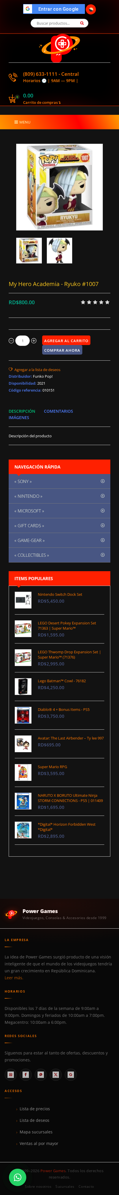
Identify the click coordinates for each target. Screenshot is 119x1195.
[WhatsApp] (41, 1075)
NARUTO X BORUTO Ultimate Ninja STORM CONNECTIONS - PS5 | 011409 (70, 798)
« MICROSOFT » (29, 511)
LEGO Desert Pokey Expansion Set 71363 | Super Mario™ (67, 625)
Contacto (86, 1186)
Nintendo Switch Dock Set (60, 594)
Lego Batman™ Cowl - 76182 (62, 680)
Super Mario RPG (52, 766)
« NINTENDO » (28, 496)
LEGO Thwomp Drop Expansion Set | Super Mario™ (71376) (69, 654)
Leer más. (14, 977)
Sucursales (65, 1186)
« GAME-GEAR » (29, 540)
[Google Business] (71, 1075)
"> (55, 9)
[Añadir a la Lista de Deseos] (34, 369)
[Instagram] (11, 1075)
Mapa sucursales (36, 1132)
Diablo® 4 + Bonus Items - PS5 (64, 709)
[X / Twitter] (56, 1075)
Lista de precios (35, 1108)
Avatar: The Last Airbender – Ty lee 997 (71, 738)
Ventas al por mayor (39, 1143)
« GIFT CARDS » (29, 525)
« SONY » (23, 481)
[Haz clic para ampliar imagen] (59, 187)
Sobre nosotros (38, 1186)
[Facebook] (26, 1075)
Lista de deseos (34, 1120)
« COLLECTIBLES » (31, 555)
